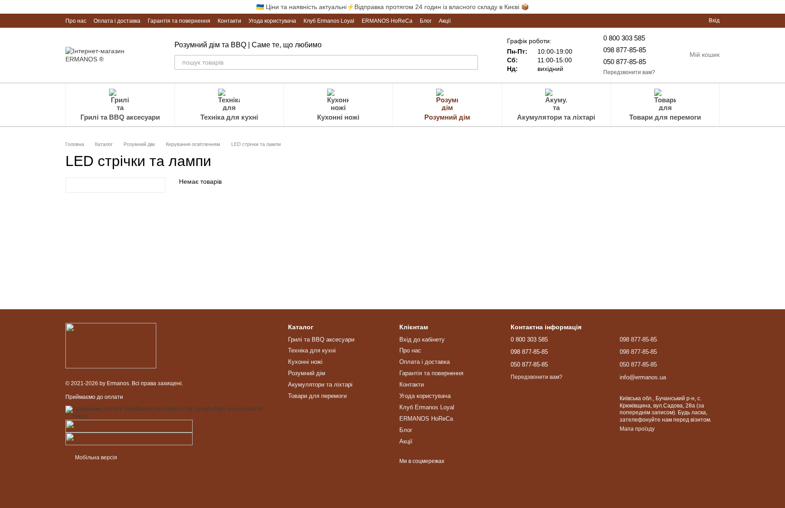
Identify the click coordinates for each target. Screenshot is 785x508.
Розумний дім (447, 117)
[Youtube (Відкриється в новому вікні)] (474, 20)
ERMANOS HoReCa (387, 21)
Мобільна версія (95, 457)
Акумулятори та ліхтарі (556, 117)
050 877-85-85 (624, 61)
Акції (445, 21)
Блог (426, 21)
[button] (777, 7)
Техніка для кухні (229, 117)
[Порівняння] (668, 20)
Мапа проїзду (637, 429)
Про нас (75, 21)
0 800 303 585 (624, 38)
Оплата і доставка (117, 21)
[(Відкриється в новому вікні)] (129, 425)
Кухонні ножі (338, 117)
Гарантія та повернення (179, 21)
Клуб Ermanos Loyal (328, 21)
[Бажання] (685, 20)
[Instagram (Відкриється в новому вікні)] (463, 20)
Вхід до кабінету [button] (422, 339)
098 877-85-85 (624, 50)
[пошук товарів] (470, 62)
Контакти (229, 21)
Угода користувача (272, 21)
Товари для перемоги (665, 117)
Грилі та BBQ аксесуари (120, 117)
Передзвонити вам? (629, 72)
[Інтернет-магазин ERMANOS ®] (110, 345)
